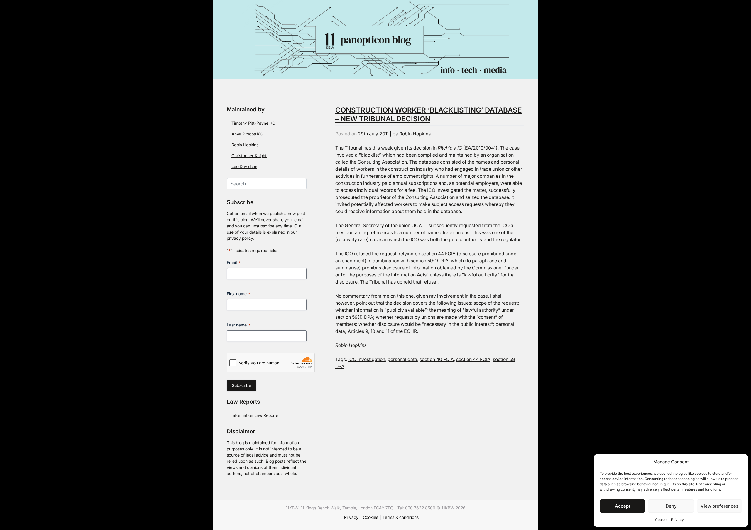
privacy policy (240, 238)
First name (238, 293)
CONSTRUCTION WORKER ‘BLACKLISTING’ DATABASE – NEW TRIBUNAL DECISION (428, 114)
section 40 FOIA (437, 359)
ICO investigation (366, 359)
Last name (238, 324)
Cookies (661, 519)
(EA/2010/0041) (468, 148)
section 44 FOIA (473, 359)
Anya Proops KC (247, 133)
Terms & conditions (401, 517)
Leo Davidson (244, 166)
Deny (671, 506)
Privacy (677, 519)
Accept (622, 506)
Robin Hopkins (244, 144)
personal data (402, 359)
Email (233, 262)
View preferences (719, 506)
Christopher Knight (249, 155)
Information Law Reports (254, 415)
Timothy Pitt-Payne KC (253, 122)
